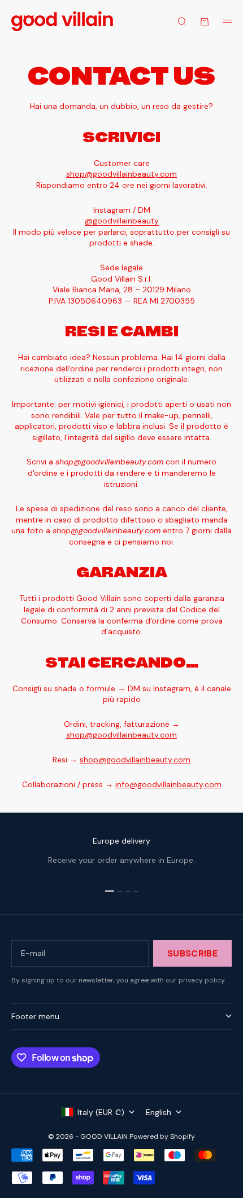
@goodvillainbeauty (122, 221)
